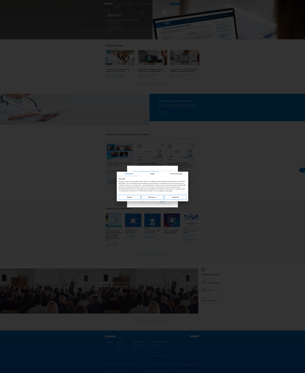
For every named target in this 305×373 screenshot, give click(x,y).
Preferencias (151, 197)
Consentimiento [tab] (128, 173)
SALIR (142, 202)
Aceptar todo (175, 197)
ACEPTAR (162, 202)
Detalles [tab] (152, 173)
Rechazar (129, 197)
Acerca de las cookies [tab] (176, 173)
